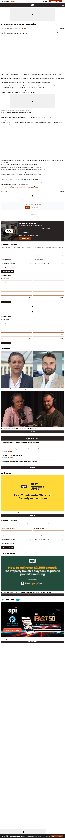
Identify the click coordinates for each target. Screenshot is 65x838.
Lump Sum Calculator (38, 259)
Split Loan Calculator (6, 259)
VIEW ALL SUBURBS (6, 302)
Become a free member (56, 1)
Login (46, 1)
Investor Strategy (23, 28)
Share (61, 28)
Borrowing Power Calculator (8, 255)
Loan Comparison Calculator (8, 252)
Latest (6, 191)
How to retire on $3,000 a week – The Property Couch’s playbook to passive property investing (26, 592)
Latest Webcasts (8, 553)
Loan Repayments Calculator (8, 267)
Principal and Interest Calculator (41, 255)
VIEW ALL (32, 432)
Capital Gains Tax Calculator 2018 (41, 263)
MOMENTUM (10, 1)
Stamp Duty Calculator (39, 252)
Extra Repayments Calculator (8, 263)
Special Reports (10, 600)
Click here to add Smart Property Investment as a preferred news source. (19, 187)
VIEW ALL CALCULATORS (7, 271)
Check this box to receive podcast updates (30, 235)
